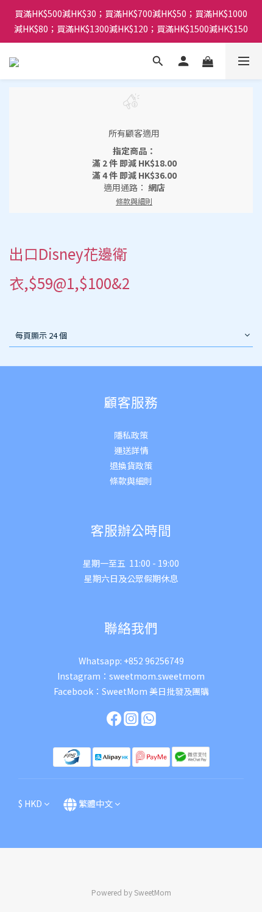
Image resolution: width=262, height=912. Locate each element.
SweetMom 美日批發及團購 (155, 691)
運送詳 (127, 450)
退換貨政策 (131, 465)
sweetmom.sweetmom (157, 676)
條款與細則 (131, 481)
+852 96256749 (154, 661)
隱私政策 (131, 435)
